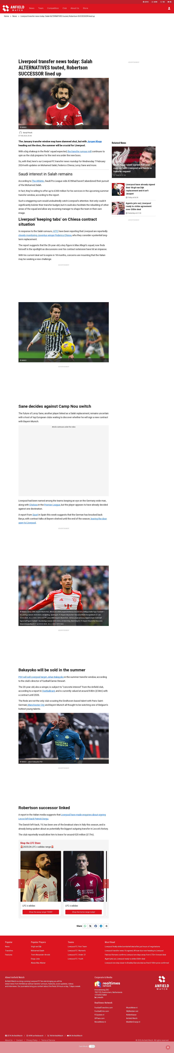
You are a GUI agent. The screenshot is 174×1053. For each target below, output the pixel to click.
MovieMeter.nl (100, 1022)
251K (147, 2)
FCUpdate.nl (99, 1015)
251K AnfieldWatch (15, 1036)
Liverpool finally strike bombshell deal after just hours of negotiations (132, 947)
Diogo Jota (35, 959)
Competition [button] (53, 8)
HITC (55, 231)
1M (163, 2)
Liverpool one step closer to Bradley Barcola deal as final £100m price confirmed (137, 963)
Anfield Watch (131, 1018)
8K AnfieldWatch (75, 1036)
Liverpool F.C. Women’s (77, 951)
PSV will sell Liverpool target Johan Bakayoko (41, 677)
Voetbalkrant (48, 691)
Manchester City (36, 705)
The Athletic (38, 181)
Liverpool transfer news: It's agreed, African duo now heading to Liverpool (134, 951)
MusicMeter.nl (131, 1008)
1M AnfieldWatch (56, 1036)
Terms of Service (48, 1040)
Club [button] (65, 8)
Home (6, 16)
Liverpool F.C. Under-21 (77, 955)
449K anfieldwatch (35, 1036)
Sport (35, 514)
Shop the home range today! (83, 912)
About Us (8, 1040)
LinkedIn (99, 997)
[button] (169, 8)
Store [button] (85, 8)
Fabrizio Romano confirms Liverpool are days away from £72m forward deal (135, 955)
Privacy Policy (31, 1040)
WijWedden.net (132, 1011)
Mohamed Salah (37, 951)
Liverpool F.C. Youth (75, 959)
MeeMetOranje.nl (133, 1022)
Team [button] (40, 8)
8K (170, 2)
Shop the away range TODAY (40, 912)
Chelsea (33, 504)
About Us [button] (75, 8)
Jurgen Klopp (94, 141)
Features (8, 955)
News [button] (31, 8)
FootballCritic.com (102, 1011)
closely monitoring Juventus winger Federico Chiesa (44, 235)
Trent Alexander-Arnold (40, 955)
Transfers (9, 951)
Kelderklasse (131, 1015)
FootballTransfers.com (104, 1008)
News (14, 16)
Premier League (52, 504)
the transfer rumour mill (79, 151)
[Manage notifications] (168, 1047)
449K (155, 2)
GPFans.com (100, 1018)
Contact (19, 1040)
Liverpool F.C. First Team (77, 947)
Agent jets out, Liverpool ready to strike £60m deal (125, 959)
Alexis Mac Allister (38, 963)
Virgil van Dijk (36, 947)
